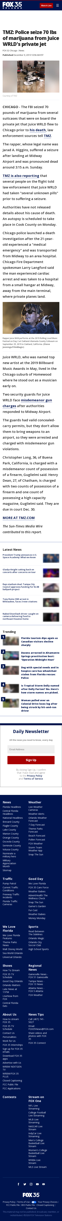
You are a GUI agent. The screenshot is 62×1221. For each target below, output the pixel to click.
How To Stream (11, 970)
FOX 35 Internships (13, 1044)
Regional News (34, 967)
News (21, 50)
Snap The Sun (35, 854)
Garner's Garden (37, 906)
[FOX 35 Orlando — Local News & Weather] (12, 5)
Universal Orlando (12, 957)
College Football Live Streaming (37, 1114)
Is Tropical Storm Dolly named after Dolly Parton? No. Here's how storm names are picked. (40, 689)
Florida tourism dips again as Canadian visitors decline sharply (39, 641)
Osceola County (11, 841)
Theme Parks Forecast (35, 830)
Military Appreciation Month (9, 863)
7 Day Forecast (36, 824)
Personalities (9, 1036)
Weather (34, 802)
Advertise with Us (12, 1062)
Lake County (9, 829)
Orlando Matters (11, 985)
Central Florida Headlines (10, 812)
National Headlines (13, 817)
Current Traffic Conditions (10, 889)
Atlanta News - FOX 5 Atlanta (36, 990)
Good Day (35, 879)
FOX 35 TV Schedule (8, 976)
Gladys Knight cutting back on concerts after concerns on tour (19, 571)
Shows (7, 966)
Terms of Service (33, 778)
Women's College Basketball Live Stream (37, 1153)
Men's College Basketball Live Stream (36, 1143)
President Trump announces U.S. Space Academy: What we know (20, 556)
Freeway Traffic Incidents (11, 896)
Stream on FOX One (36, 1099)
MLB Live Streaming (33, 1121)
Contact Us (9, 1033)
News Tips (36, 1014)
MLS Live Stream (37, 1167)
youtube (37, 1184)
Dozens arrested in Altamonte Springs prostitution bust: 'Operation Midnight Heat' (40, 656)
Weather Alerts (36, 813)
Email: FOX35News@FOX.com (41, 1027)
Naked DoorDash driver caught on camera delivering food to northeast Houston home (21, 616)
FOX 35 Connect (37, 1042)
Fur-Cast (33, 910)
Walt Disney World (12, 949)
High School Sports (38, 949)
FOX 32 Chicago (10, 50)
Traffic (7, 879)
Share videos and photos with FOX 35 (37, 1035)
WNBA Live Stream (34, 1161)
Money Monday (36, 918)
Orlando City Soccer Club (35, 944)
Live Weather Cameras (35, 808)
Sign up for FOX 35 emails (13, 1050)
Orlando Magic (36, 938)
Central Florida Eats (10, 1004)
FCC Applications (12, 1088)
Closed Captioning (12, 1080)
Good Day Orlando (13, 981)
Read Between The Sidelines (36, 933)
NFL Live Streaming (33, 1107)
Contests (9, 1097)
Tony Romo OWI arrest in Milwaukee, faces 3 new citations (20, 600)
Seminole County (12, 845)
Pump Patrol (9, 883)
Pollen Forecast (36, 839)
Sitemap (7, 870)
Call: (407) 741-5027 (36, 1021)
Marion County (11, 833)
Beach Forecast (36, 835)
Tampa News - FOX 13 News (36, 983)
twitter (24, 1184)
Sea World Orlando (13, 953)
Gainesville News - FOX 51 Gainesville (38, 976)
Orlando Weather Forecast (37, 819)
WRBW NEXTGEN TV (12, 1068)
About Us (9, 1014)
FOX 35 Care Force (38, 887)
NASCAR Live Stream (35, 1128)
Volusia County (11, 849)
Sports (33, 927)
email (43, 1184)
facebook (18, 1184)
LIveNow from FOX (10, 997)
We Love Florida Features (11, 937)
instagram (31, 1184)
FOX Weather (35, 843)
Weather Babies (36, 891)
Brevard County (11, 821)
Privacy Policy (34, 775)
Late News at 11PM (10, 990)
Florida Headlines (12, 806)
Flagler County (10, 825)
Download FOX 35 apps (12, 1057)
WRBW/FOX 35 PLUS (11, 1075)
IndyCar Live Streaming (34, 1135)
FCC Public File (10, 1084)
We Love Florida (37, 883)
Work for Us (9, 1040)
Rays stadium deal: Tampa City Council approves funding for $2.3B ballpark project (21, 587)
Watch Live (46, 5)
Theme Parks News (10, 944)
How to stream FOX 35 (11, 1021)
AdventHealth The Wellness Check (38, 897)
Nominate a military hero (9, 855)
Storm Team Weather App (35, 849)
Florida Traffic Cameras (10, 903)
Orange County (11, 837)
